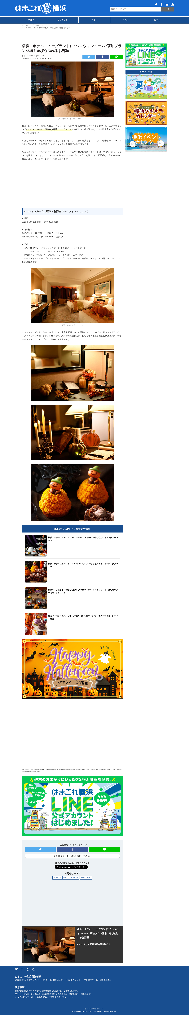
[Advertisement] (94, 36)
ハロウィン (57, 877)
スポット (158, 20)
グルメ (94, 20)
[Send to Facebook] (102, 57)
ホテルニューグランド (70, 877)
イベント (126, 20)
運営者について (22, 980)
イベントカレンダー (73, 980)
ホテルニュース (86, 877)
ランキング (62, 20)
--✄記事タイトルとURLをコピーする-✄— (37, 59)
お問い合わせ (57, 980)
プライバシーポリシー (40, 980)
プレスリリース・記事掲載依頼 (97, 980)
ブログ (31, 20)
